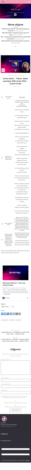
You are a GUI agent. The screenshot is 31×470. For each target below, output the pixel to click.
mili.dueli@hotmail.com (6, 440)
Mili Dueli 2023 (12, 75)
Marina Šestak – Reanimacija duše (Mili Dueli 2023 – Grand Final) (16, 333)
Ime (5, 377)
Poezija (20, 75)
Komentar (6, 359)
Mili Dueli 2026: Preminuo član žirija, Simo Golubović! (15, 41)
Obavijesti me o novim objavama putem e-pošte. (15, 406)
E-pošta (5, 384)
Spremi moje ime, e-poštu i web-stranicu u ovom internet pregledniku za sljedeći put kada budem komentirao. (15, 397)
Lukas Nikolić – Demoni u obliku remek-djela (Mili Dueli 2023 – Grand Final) (15, 340)
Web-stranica (4, 390)
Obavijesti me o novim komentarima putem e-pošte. (15, 402)
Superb (27, 460)
